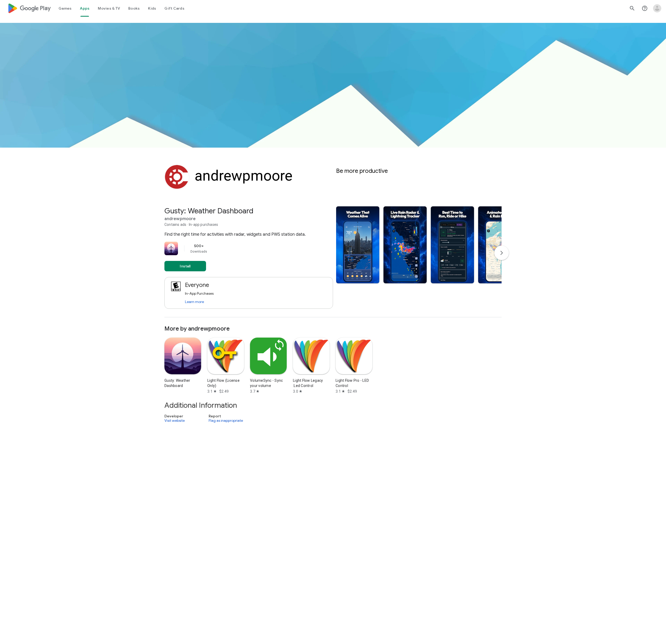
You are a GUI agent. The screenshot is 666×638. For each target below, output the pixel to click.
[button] (357, 244)
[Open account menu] (657, 8)
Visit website (174, 420)
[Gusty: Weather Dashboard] (333, 261)
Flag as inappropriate (226, 420)
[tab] (65, 8)
